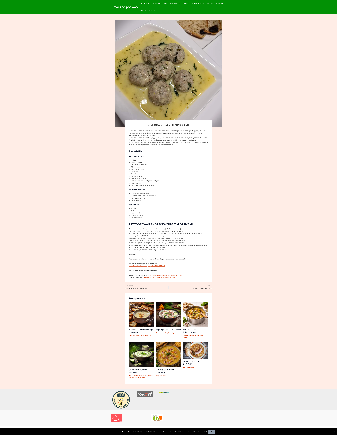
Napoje (143, 10)
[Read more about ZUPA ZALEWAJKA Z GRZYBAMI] (195, 350)
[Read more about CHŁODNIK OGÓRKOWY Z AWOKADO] (141, 354)
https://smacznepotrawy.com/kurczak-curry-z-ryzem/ (166, 275)
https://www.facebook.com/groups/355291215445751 (147, 266)
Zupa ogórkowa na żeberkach (168, 330)
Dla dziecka (159, 333)
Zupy (142, 335)
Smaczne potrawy (124, 7)
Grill (165, 3)
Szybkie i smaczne (198, 3)
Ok (211, 432)
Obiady (165, 333)
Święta (151, 10)
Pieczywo (210, 3)
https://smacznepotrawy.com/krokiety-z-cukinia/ (159, 277)
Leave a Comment (188, 335)
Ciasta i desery (156, 3)
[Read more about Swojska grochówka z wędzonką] (168, 354)
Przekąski (186, 3)
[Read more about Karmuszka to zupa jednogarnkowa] (195, 314)
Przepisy (144, 3)
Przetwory (219, 3)
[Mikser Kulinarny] (121, 399)
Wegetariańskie (175, 3)
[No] (335, 432)
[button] (148, 3)
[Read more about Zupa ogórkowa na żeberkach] (168, 314)
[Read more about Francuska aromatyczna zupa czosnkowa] (141, 314)
